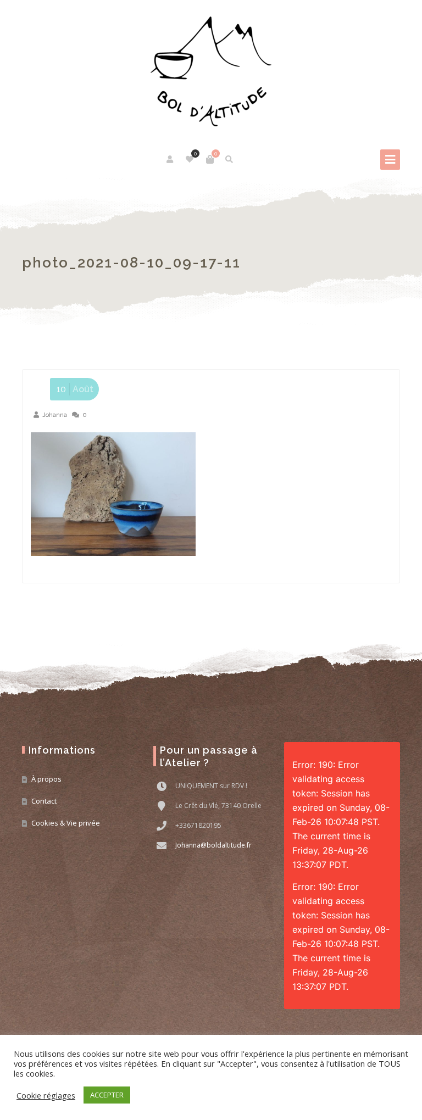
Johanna (54, 415)
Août (75, 389)
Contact (44, 801)
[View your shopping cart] (210, 159)
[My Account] (170, 159)
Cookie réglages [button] (45, 1095)
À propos (46, 779)
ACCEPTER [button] (107, 1095)
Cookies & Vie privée (65, 823)
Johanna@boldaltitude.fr (213, 845)
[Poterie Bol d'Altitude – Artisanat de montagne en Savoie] (211, 71)
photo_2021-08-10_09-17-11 (131, 262)
